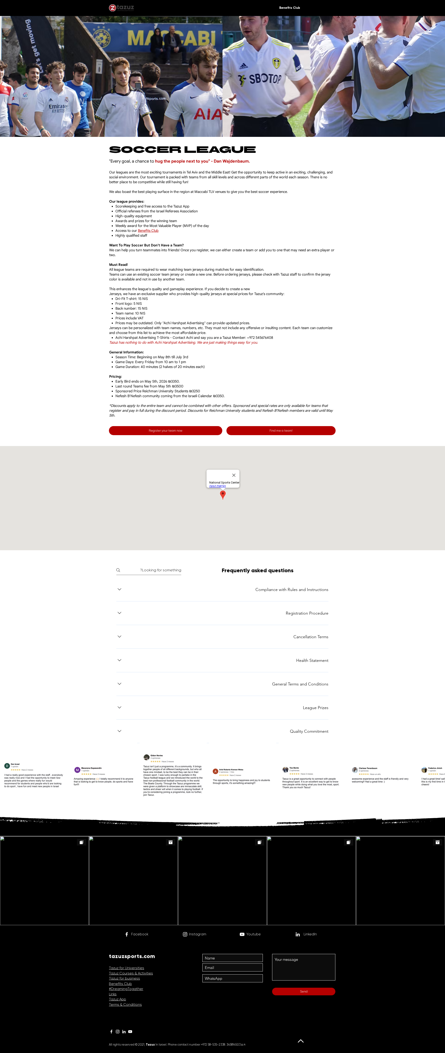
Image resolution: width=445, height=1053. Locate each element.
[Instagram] (185, 934)
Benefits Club (148, 231)
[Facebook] (127, 934)
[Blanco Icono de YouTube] (242, 934)
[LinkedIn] (123, 1031)
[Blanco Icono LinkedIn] (298, 934)
